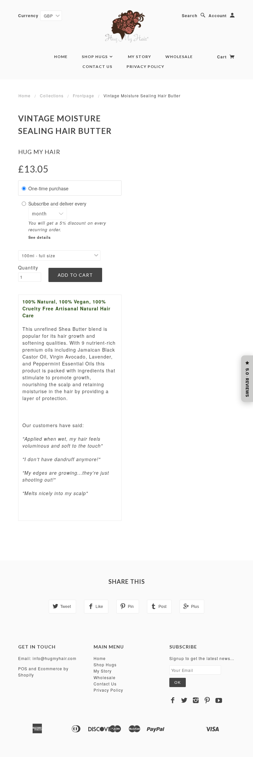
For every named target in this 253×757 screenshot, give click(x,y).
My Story (139, 56)
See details (39, 237)
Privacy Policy (145, 66)
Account (218, 15)
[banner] (127, 26)
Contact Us (97, 66)
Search (189, 15)
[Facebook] (172, 700)
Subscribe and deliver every (58, 203)
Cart (222, 57)
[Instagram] (195, 700)
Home (61, 56)
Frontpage (83, 95)
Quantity (28, 267)
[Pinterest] (207, 700)
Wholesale (179, 56)
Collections (52, 95)
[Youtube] (218, 700)
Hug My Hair (39, 151)
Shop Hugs (95, 56)
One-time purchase (48, 188)
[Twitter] (184, 700)
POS (22, 668)
